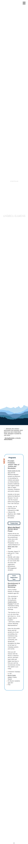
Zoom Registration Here (14, 577)
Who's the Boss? (14, 527)
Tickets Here (14, 523)
